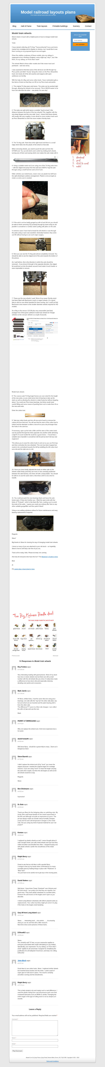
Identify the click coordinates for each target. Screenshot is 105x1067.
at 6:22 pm (20, 791)
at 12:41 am (21, 859)
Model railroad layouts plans (48, 12)
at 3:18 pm (20, 723)
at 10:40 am (21, 669)
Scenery (76, 26)
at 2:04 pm (20, 935)
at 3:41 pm (20, 915)
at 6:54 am (20, 741)
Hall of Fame (26, 26)
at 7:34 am (20, 759)
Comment (15, 1019)
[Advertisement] (35, 368)
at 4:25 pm (20, 807)
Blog (14, 26)
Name (14, 1038)
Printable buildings (60, 26)
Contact (88, 26)
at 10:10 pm (21, 985)
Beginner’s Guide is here (50, 557)
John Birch (22, 960)
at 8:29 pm (20, 835)
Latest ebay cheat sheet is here (24, 569)
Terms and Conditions (52, 1061)
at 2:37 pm (20, 963)
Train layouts (42, 26)
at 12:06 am (21, 883)
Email (14, 1044)
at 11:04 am (21, 693)
